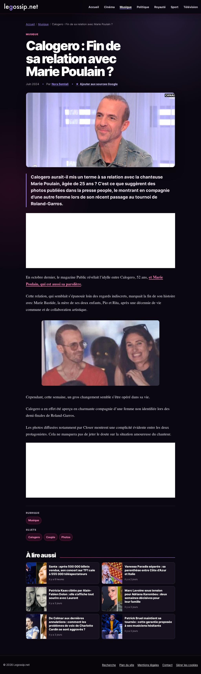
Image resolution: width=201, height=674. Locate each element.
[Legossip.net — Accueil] (20, 6)
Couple (50, 537)
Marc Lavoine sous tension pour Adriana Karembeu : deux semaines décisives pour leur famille (146, 596)
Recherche (109, 665)
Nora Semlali (60, 84)
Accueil (94, 7)
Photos (65, 537)
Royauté (160, 7)
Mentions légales (148, 665)
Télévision (191, 7)
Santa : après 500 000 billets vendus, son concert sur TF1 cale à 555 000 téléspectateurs (72, 570)
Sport (174, 7)
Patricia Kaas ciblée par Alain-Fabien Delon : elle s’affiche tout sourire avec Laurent (71, 594)
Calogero (34, 537)
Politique (143, 7)
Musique (126, 7)
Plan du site (126, 665)
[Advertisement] (100, 240)
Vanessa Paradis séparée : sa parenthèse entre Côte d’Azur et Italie (145, 570)
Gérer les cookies (187, 665)
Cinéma (109, 7)
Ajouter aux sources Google (99, 84)
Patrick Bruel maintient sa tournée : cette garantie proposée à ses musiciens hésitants (148, 621)
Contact (167, 665)
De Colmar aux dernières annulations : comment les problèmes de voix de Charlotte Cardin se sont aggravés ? (71, 623)
